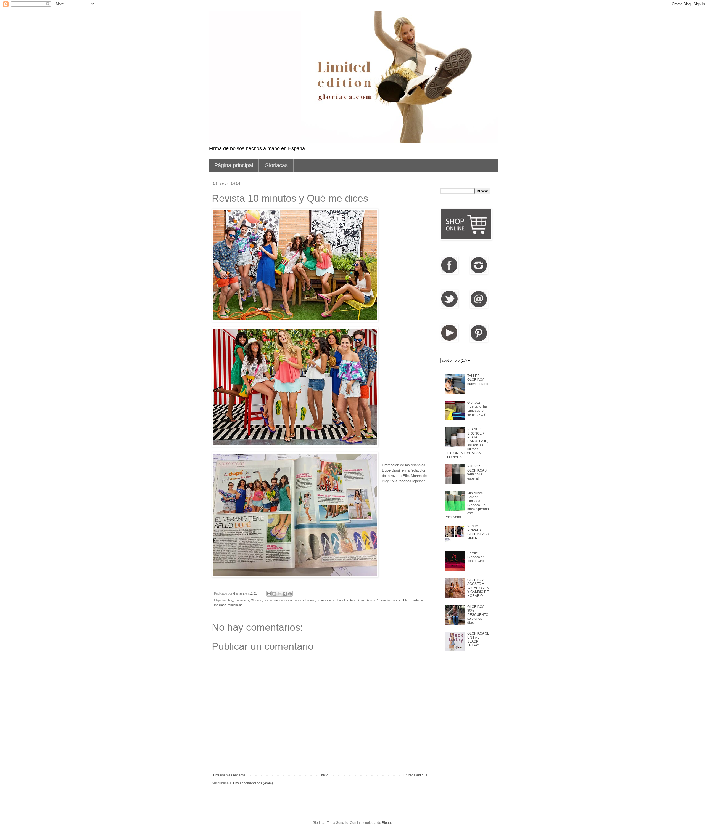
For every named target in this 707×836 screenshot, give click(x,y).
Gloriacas (276, 165)
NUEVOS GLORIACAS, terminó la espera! (477, 472)
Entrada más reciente (229, 775)
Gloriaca (256, 600)
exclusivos (242, 600)
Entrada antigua (415, 775)
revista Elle (400, 600)
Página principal (233, 165)
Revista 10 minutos (379, 600)
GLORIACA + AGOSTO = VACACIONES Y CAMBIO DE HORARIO (478, 588)
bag (230, 600)
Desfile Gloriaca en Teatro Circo (476, 557)
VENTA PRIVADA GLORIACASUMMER (478, 532)
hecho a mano (273, 600)
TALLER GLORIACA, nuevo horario (477, 380)
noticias (299, 600)
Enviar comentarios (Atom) (253, 783)
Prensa (310, 600)
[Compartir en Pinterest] (290, 594)
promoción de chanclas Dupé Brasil (340, 600)
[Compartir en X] (279, 594)
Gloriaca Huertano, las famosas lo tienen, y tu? (477, 408)
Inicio (324, 775)
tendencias (235, 604)
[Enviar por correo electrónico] (269, 594)
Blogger (388, 823)
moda (288, 600)
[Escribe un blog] (274, 594)
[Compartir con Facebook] (284, 594)
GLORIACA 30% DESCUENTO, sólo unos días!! (478, 615)
